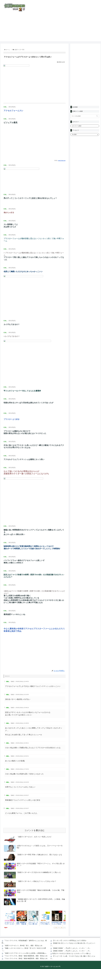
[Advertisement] (50, 27)
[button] (97, 116)
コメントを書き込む (34, 830)
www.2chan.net (61, 160)
